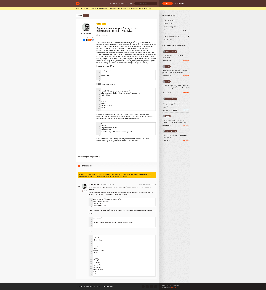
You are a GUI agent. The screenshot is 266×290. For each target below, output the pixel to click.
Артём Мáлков (86, 33)
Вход (167, 3)
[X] (86, 40)
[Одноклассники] (89, 40)
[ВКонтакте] (84, 40)
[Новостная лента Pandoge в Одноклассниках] (147, 286)
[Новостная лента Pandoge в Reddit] (151, 286)
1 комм (106, 35)
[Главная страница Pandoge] (78, 3)
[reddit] (91, 40)
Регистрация (179, 3)
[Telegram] (93, 40)
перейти (186, 60)
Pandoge (173, 287)
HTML (98, 23)
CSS (104, 23)
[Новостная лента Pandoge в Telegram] (155, 286)
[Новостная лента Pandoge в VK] (143, 286)
